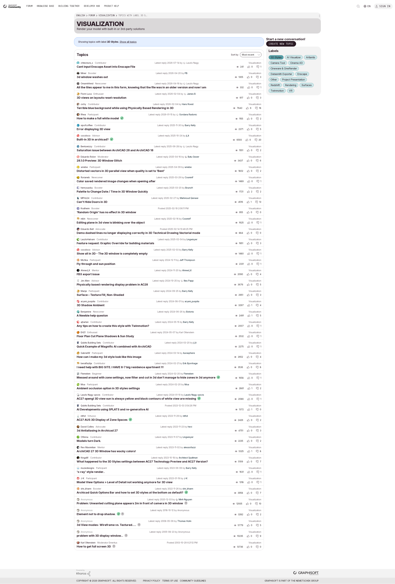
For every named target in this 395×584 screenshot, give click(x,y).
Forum (29, 6)
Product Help (111, 6)
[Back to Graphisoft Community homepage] (12, 6)
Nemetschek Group (307, 580)
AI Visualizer (294, 57)
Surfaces (306, 85)
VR (290, 90)
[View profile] (78, 63)
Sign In (384, 6)
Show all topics (128, 41)
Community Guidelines (193, 580)
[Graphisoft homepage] (306, 573)
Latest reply (161, 63)
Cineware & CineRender (284, 68)
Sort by (234, 54)
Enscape (302, 74)
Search (358, 6)
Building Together (68, 6)
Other (274, 79)
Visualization (255, 63)
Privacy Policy (151, 580)
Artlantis (310, 57)
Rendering (290, 85)
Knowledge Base (45, 6)
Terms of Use (170, 580)
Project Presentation (293, 79)
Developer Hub (92, 6)
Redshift (275, 85)
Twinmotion (277, 90)
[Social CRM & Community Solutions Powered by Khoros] (83, 572)
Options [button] (319, 15)
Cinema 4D (296, 62)
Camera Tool (278, 62)
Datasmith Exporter (281, 74)
